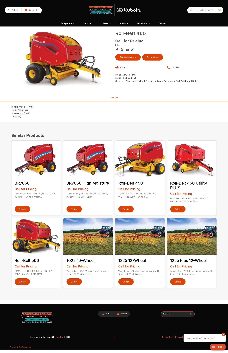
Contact (163, 23)
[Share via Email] (127, 49)
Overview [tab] (114, 97)
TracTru (59, 337)
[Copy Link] (132, 49)
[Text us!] (218, 347)
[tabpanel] (62, 59)
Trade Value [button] (153, 57)
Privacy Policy (168, 337)
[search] (220, 10)
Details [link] (22, 209)
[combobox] (205, 10)
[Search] (191, 314)
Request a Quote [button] (128, 57)
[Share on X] (122, 49)
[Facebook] (114, 337)
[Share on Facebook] (116, 49)
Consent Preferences (20, 347)
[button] (13, 10)
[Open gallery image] (62, 59)
